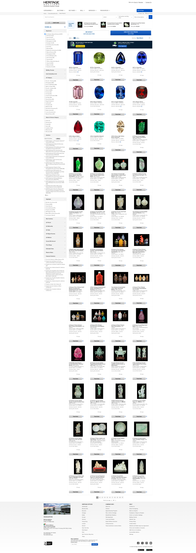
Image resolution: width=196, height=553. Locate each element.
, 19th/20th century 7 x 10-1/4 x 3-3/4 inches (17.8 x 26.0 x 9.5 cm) (119, 477)
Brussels (84, 510)
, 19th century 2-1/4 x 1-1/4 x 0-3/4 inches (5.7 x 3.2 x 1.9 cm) (140, 326)
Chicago (84, 512)
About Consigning (133, 508)
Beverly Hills (85, 508)
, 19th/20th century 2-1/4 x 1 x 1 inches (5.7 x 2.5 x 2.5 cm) (76, 175)
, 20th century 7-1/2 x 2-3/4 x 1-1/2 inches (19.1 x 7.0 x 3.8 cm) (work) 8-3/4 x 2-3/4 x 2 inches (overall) (97, 402)
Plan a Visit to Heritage (111, 512)
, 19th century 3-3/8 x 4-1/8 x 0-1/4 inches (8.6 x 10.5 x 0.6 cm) (140, 440)
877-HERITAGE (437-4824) (50, 532)
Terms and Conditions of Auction (137, 527)
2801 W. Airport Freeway (49, 526)
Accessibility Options (134, 532)
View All (70, 26)
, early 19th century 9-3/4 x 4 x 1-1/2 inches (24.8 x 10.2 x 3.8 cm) (76, 477)
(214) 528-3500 (47, 533)
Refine (58, 138)
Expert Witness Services (111, 521)
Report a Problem (140, 512)
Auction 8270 (136, 140)
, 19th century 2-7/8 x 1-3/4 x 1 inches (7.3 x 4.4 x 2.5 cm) (119, 213)
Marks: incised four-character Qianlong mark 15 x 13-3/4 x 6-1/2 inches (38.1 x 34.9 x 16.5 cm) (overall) (118, 364)
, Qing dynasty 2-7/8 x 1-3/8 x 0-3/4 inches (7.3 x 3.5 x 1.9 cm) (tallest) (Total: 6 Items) (97, 326)
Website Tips (132, 519)
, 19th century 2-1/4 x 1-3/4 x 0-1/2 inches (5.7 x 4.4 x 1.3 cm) (97, 175)
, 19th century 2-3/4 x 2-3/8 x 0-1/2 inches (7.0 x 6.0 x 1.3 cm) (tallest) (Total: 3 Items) (118, 326)
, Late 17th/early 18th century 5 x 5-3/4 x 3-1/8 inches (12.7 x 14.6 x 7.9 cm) (97, 477)
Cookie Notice (132, 523)
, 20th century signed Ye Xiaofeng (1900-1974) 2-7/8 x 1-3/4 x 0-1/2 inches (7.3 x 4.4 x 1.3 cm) (98, 289)
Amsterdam (84, 506)
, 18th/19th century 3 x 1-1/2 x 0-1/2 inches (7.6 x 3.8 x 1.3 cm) (97, 213)
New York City (85, 527)
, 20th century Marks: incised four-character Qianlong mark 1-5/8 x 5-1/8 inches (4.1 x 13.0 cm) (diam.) (118, 440)
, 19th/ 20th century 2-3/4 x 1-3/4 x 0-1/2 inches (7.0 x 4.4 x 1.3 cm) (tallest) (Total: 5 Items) (118, 251)
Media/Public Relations (111, 515)
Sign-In (136, 2)
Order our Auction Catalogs (135, 515)
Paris (83, 532)
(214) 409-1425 (49, 534)
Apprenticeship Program (111, 510)
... (91, 23)
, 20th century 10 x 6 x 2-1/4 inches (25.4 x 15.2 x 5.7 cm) (140, 402)
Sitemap (131, 534)
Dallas (83, 515)
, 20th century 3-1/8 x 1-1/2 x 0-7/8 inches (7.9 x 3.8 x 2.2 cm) (140, 175)
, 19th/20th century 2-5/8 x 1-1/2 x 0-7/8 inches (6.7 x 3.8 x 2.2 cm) (140, 138)
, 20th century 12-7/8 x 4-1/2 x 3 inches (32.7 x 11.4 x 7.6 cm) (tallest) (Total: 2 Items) (140, 364)
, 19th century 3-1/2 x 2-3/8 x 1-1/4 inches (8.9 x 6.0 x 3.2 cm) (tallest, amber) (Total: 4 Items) (76, 289)
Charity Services (109, 523)
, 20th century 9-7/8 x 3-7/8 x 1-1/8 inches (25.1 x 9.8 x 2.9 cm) (118, 402)
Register (141, 2)
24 (111, 500)
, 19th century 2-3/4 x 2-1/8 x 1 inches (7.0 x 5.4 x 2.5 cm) (98, 251)
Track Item (75, 80)
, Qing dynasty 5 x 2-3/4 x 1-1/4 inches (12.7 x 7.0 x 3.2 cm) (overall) (76, 440)
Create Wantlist (80, 46)
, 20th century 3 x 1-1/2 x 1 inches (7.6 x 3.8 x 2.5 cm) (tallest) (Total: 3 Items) (118, 289)
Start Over (56, 22)
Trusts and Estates (110, 519)
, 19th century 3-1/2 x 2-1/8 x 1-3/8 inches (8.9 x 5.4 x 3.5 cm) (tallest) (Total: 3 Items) (76, 326)
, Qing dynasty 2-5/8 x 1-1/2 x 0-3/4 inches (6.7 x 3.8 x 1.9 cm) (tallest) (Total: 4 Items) (140, 289)
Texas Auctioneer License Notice (113, 525)
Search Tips (141, 13)
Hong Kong (84, 521)
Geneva (84, 519)
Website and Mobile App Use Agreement (139, 525)
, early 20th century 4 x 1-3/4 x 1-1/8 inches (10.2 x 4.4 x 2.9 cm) (139, 477)
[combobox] (73, 17)
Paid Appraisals (109, 517)
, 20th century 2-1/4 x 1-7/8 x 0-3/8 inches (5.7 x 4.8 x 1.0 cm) (76, 213)
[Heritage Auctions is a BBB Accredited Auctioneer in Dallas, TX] (48, 544)
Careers (107, 508)
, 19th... (138, 23)
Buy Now (72, 10)
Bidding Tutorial (133, 517)
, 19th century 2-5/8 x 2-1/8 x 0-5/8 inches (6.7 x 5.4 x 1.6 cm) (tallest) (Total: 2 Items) (118, 175)
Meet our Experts (133, 510)
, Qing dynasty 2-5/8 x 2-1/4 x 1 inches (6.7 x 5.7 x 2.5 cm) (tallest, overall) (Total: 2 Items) (140, 213)
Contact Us (148, 2)
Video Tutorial (149, 13)
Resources (104, 10)
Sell (81, 10)
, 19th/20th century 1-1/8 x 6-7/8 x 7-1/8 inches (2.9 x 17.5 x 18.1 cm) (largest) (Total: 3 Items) (97, 440)
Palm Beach (85, 530)
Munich (83, 525)
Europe (83, 517)
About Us (108, 506)
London (84, 523)
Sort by (134, 38)
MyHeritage (140, 10)
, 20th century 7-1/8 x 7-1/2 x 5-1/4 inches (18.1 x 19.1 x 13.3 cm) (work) (97, 364)
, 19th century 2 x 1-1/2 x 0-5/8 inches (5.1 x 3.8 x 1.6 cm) (76, 364)
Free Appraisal (122, 46)
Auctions (60, 10)
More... (47, 195)
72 (115, 500)
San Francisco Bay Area (87, 534)
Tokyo (83, 536)
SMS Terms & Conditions (135, 530)
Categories (48, 10)
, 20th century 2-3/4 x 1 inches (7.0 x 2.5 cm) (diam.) (76, 251)
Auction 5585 (72, 68)
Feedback (131, 512)
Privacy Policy (132, 521)
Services (92, 10)
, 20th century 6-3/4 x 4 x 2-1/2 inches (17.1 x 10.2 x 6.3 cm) (76, 402)
